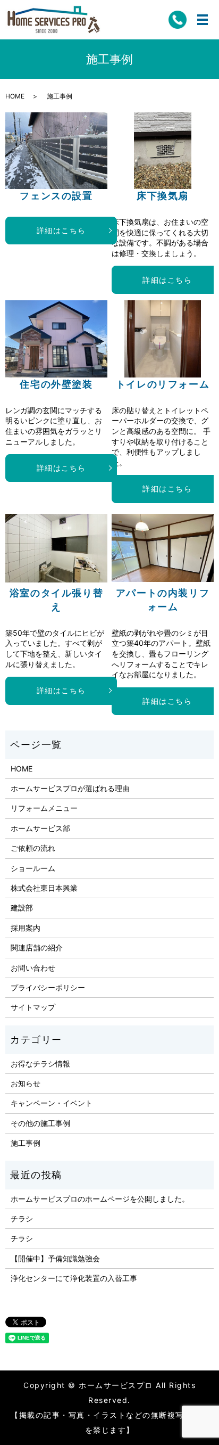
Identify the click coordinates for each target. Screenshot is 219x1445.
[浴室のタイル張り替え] (56, 548)
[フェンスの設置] (56, 150)
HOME (14, 96)
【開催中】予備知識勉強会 (55, 1258)
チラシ (22, 1218)
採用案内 (25, 927)
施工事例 (25, 1142)
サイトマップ (33, 1007)
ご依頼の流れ (33, 847)
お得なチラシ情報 (40, 1063)
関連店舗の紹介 (37, 947)
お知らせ (25, 1083)
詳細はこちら (61, 230)
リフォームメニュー (44, 807)
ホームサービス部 (40, 828)
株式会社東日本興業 (44, 887)
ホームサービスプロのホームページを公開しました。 (100, 1198)
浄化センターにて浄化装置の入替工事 (74, 1278)
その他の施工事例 (40, 1123)
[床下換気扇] (163, 150)
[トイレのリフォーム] (163, 338)
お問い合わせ (33, 967)
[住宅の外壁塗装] (56, 338)
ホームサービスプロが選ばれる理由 (70, 788)
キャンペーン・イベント (51, 1102)
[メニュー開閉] (202, 19)
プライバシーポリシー (48, 987)
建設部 (22, 907)
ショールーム (33, 868)
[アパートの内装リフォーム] (163, 548)
